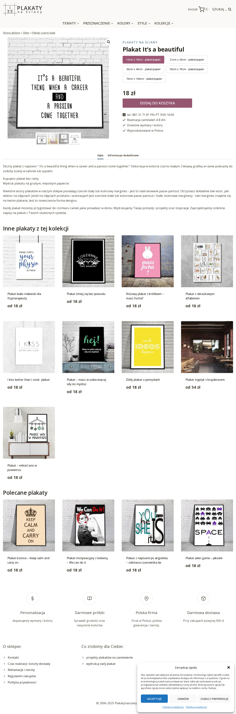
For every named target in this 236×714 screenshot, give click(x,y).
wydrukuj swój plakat (100, 664)
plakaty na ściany (140, 42)
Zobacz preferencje (214, 699)
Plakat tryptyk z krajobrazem (205, 380)
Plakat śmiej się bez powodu (86, 294)
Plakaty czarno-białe (43, 32)
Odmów (183, 699)
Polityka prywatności (173, 707)
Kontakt (13, 657)
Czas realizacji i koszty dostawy (29, 664)
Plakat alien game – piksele (203, 558)
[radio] (143, 60)
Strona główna (11, 32)
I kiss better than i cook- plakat (28, 380)
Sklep (26, 32)
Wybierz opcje (76, 312)
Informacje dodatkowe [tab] (123, 155)
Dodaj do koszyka (157, 103)
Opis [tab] (100, 155)
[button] (228, 667)
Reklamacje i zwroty (21, 670)
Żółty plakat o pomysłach (143, 380)
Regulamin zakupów (22, 676)
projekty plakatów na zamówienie (109, 657)
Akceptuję (154, 699)
